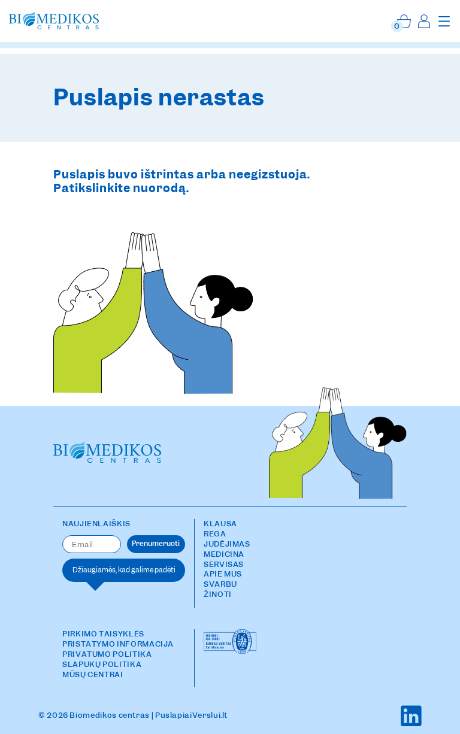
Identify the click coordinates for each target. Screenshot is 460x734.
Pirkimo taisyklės (103, 634)
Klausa (220, 523)
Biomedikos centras (109, 715)
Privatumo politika (107, 654)
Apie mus (223, 574)
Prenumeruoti (156, 543)
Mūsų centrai (92, 674)
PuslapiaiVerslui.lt (191, 715)
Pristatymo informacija (118, 644)
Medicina (224, 554)
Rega (215, 534)
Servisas (224, 564)
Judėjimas (227, 544)
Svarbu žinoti (220, 589)
